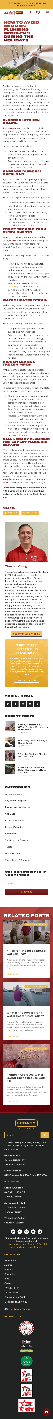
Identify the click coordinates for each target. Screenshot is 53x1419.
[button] (48, 12)
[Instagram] (23, 704)
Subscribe (26, 892)
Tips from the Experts (16, 840)
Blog (6, 1278)
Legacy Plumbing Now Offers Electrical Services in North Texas (33, 727)
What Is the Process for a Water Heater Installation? (25, 1014)
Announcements (14, 794)
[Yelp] (37, 704)
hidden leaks (20, 373)
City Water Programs (16, 800)
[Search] (44, 1135)
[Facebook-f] (15, 704)
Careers (8, 1283)
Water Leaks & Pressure (17, 860)
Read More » (12, 974)
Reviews (8, 1269)
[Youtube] (30, 704)
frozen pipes (39, 373)
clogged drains (10, 141)
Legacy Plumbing (14, 827)
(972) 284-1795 (11, 1181)
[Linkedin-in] (8, 704)
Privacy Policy (11, 1288)
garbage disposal (37, 179)
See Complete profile (26, 634)
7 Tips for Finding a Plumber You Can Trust (26, 952)
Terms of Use (11, 1292)
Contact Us (10, 1274)
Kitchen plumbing (12, 128)
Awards (8, 1265)
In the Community (14, 820)
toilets (12, 241)
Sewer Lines (11, 834)
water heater (15, 315)
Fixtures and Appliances (17, 807)
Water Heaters (12, 853)
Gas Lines (10, 814)
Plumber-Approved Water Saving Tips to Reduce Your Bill (25, 1078)
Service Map (10, 1260)
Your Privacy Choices (19, 1309)
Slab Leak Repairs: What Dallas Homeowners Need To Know (32, 770)
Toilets (8, 847)
